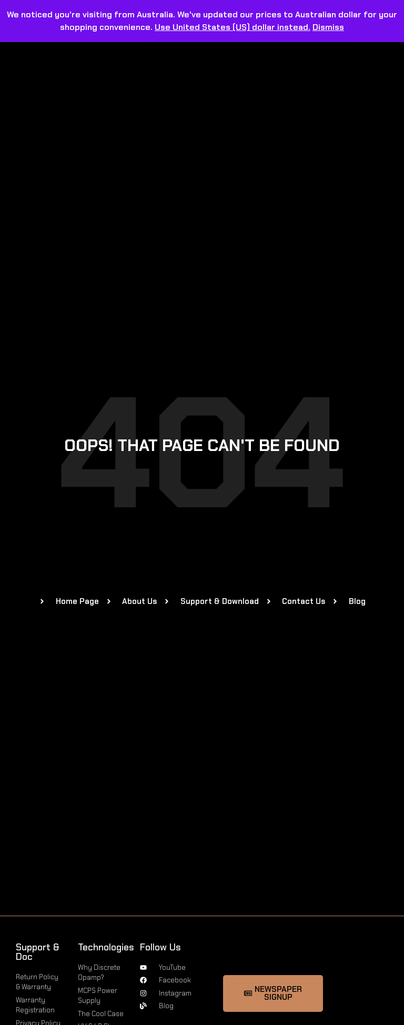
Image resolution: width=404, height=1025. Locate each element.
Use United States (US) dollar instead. (232, 27)
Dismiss (328, 27)
